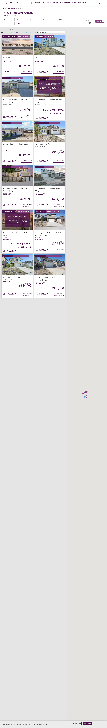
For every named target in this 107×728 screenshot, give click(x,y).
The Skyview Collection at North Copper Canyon (15, 189)
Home (5, 8)
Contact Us (82, 3)
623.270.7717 (39, 148)
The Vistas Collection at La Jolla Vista (15, 234)
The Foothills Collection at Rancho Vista (48, 189)
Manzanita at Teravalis (11, 277)
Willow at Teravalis (42, 144)
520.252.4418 (7, 61)
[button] (3, 45)
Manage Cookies (77, 723)
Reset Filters (18, 23)
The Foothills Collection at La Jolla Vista (48, 101)
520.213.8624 (39, 106)
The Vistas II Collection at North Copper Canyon (15, 101)
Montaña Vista (41, 58)
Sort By (36, 32)
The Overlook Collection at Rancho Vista (16, 145)
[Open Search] (99, 3)
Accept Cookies (87, 723)
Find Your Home (13, 8)
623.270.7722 (7, 195)
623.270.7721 (6, 150)
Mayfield (6, 58)
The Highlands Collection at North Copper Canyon (48, 234)
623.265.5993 (39, 284)
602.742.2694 (7, 106)
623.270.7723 (39, 239)
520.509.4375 (7, 239)
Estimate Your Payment (26, 73)
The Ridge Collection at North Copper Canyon (46, 278)
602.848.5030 (39, 61)
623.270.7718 (39, 195)
